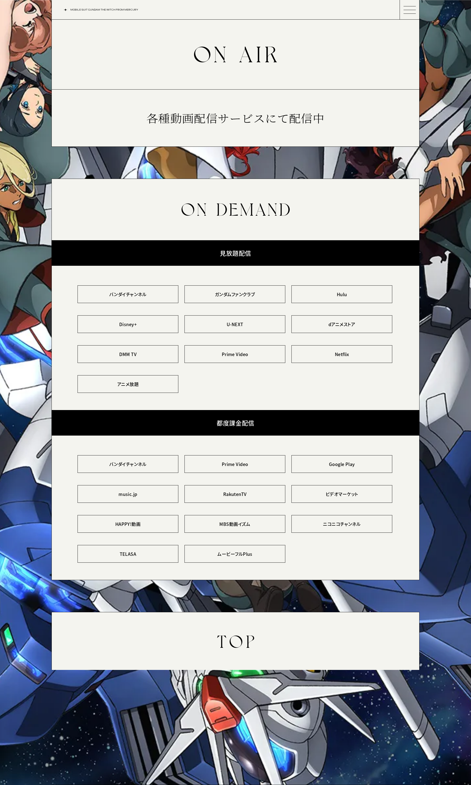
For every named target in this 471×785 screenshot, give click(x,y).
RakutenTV (235, 494)
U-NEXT (235, 324)
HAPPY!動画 (128, 524)
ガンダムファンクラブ (235, 294)
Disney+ (128, 324)
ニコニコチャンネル (342, 524)
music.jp (127, 494)
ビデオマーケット (342, 494)
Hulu (342, 294)
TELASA (128, 554)
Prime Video (235, 354)
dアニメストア (341, 324)
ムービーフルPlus (234, 554)
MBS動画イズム (234, 524)
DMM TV (128, 354)
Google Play (342, 464)
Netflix (342, 354)
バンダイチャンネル (127, 294)
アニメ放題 (128, 384)
